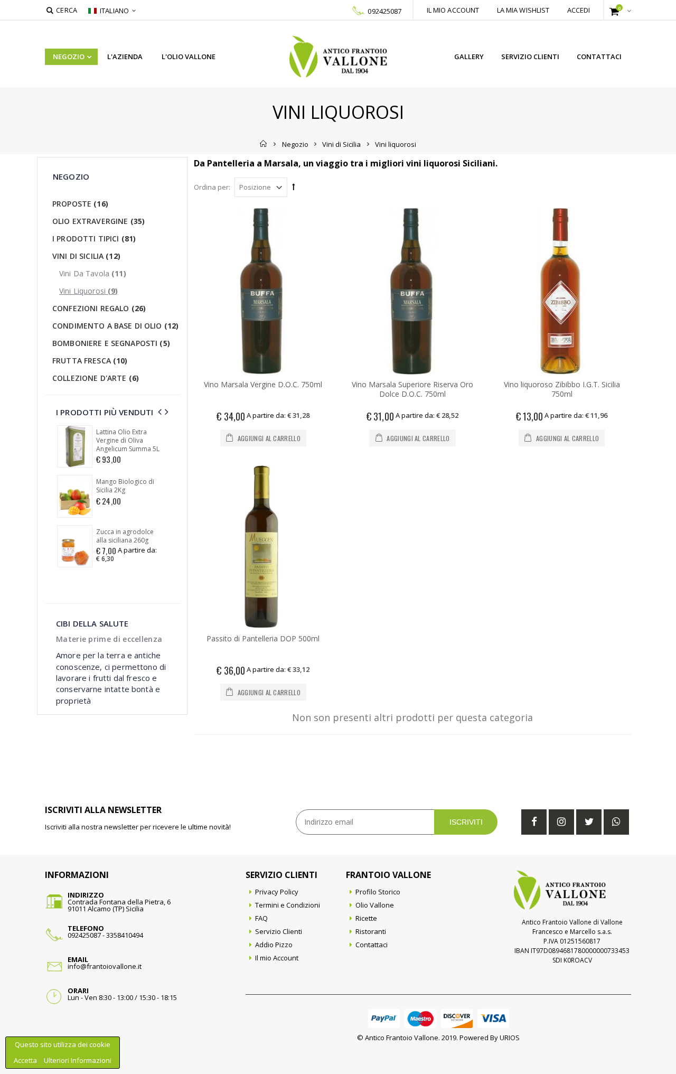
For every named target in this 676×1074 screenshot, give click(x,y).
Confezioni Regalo (99, 308)
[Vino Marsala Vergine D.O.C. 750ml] (263, 291)
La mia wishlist (523, 10)
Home (264, 144)
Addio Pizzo (274, 944)
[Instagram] (561, 822)
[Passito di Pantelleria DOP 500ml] (263, 545)
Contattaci (599, 56)
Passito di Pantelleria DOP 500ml (263, 638)
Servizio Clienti (530, 56)
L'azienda (125, 56)
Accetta (26, 1060)
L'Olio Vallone (188, 56)
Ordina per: (212, 187)
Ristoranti (370, 931)
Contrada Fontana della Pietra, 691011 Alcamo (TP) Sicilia (119, 905)
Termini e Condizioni (287, 905)
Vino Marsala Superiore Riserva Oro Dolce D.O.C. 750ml (412, 389)
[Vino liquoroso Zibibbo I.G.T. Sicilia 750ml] (561, 291)
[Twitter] (589, 822)
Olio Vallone (374, 905)
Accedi (578, 10)
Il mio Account (276, 958)
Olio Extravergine (98, 221)
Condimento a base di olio (115, 326)
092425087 (384, 11)
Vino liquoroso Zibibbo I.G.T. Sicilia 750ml (562, 389)
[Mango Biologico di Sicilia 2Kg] (74, 496)
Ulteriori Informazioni (77, 1060)
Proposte (80, 204)
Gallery (469, 56)
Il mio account (453, 10)
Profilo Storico (377, 891)
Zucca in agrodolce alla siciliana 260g (125, 536)
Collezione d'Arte (95, 378)
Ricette (366, 918)
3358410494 (124, 935)
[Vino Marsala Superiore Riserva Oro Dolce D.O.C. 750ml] (412, 291)
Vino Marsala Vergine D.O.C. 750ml (263, 384)
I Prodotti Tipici (94, 239)
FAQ (261, 918)
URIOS (510, 1037)
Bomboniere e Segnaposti (111, 343)
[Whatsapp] (616, 822)
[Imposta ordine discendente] (293, 186)
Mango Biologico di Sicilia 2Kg (125, 486)
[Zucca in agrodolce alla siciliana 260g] (74, 546)
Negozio (68, 56)
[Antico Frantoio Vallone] (338, 56)
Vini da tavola (92, 273)
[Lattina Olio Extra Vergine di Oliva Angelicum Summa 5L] (74, 446)
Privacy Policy (276, 891)
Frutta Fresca (90, 361)
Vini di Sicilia (341, 143)
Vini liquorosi (88, 291)
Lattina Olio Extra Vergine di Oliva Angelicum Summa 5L (127, 440)
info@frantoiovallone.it (105, 966)
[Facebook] (534, 822)
